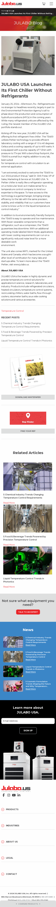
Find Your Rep (28, 431)
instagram (8, 794)
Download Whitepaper (28, 397)
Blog (11, 11)
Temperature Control (12, 311)
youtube (13, 794)
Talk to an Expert (28, 612)
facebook (3, 794)
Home (4, 11)
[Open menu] (51, 4)
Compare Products (28, 904)
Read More (9, 503)
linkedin (18, 794)
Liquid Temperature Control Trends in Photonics (26, 340)
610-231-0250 (47, 897)
